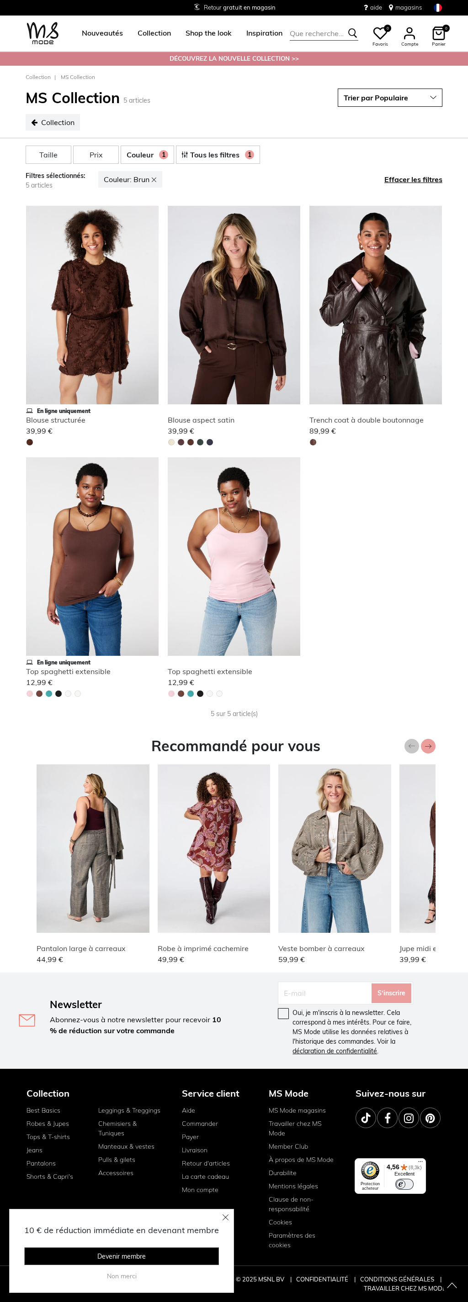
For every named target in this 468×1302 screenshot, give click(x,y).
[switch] (404, 1184)
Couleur (146, 154)
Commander (200, 1123)
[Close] (225, 1217)
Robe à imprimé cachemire (203, 948)
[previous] (34, 306)
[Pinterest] (430, 1118)
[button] (102, 33)
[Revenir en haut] (452, 1286)
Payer (190, 1137)
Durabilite (283, 1173)
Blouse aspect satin (201, 419)
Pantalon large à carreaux (81, 948)
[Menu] (420, 1163)
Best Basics (43, 1110)
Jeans (35, 1150)
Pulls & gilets (116, 1160)
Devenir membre (121, 1256)
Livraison (194, 1150)
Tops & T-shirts (48, 1137)
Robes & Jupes (48, 1123)
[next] (150, 306)
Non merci (122, 1276)
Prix (96, 154)
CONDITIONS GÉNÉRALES (398, 1279)
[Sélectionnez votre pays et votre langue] (438, 7)
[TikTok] (366, 1118)
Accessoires (115, 1173)
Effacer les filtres (413, 179)
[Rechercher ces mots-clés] (352, 33)
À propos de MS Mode (301, 1160)
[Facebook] (387, 1118)
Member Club (288, 1146)
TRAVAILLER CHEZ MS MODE (405, 1288)
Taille (48, 154)
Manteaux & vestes (126, 1146)
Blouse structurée (55, 419)
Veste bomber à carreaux (321, 948)
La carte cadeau (205, 1176)
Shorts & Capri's (50, 1176)
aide (376, 7)
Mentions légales (293, 1186)
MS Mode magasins (297, 1110)
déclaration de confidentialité (334, 1051)
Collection (38, 76)
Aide (188, 1110)
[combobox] (324, 33)
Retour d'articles (206, 1163)
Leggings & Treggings (129, 1110)
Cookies (280, 1222)
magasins (408, 7)
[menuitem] (98, 33)
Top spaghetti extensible (68, 671)
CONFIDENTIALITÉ (322, 1279)
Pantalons (41, 1163)
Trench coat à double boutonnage (366, 419)
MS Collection (78, 76)
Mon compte (200, 1190)
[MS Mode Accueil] (43, 33)
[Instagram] (409, 1118)
